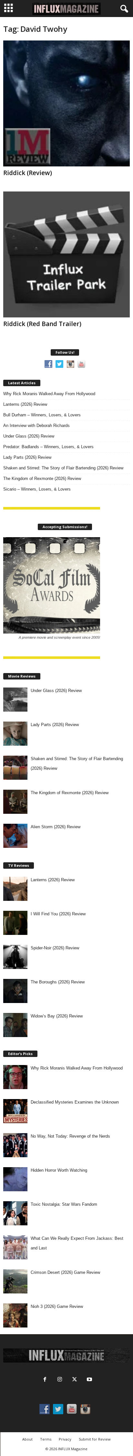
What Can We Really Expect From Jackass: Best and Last (77, 1243)
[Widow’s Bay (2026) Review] (15, 1025)
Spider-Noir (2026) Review (55, 948)
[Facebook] (44, 1380)
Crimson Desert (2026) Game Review (65, 1272)
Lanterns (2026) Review (25, 404)
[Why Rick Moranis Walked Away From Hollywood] (15, 1077)
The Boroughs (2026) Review (58, 982)
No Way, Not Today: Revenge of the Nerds (70, 1136)
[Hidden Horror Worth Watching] (15, 1179)
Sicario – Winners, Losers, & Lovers (37, 489)
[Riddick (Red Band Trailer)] (66, 254)
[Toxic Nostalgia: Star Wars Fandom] (15, 1213)
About (27, 1439)
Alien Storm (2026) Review (55, 826)
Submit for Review (95, 1439)
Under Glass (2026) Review (28, 436)
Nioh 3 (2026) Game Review (57, 1306)
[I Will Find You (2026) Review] (15, 923)
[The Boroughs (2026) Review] (15, 991)
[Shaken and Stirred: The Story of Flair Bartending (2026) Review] (15, 768)
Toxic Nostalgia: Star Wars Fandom (64, 1204)
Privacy (65, 1439)
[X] (74, 1380)
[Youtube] (89, 1380)
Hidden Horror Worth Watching (59, 1170)
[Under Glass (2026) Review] (15, 700)
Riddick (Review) (27, 173)
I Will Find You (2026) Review (58, 913)
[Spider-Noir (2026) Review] (15, 957)
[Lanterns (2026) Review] (15, 889)
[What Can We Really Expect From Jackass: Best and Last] (15, 1247)
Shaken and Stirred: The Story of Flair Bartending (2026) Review (63, 468)
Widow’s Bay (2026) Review (57, 1016)
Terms (45, 1439)
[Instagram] (59, 1380)
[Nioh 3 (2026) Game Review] (15, 1315)
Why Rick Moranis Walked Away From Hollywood (49, 393)
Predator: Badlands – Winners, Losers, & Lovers (48, 446)
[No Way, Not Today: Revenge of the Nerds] (15, 1145)
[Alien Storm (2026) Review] (15, 836)
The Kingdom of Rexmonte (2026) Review (42, 478)
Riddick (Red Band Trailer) (42, 324)
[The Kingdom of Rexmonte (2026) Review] (15, 802)
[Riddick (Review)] (66, 103)
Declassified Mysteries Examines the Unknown (75, 1102)
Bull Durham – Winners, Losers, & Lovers (42, 415)
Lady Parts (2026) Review (27, 457)
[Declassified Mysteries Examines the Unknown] (15, 1111)
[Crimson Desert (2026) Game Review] (15, 1281)
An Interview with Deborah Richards (36, 425)
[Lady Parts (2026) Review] (15, 734)
